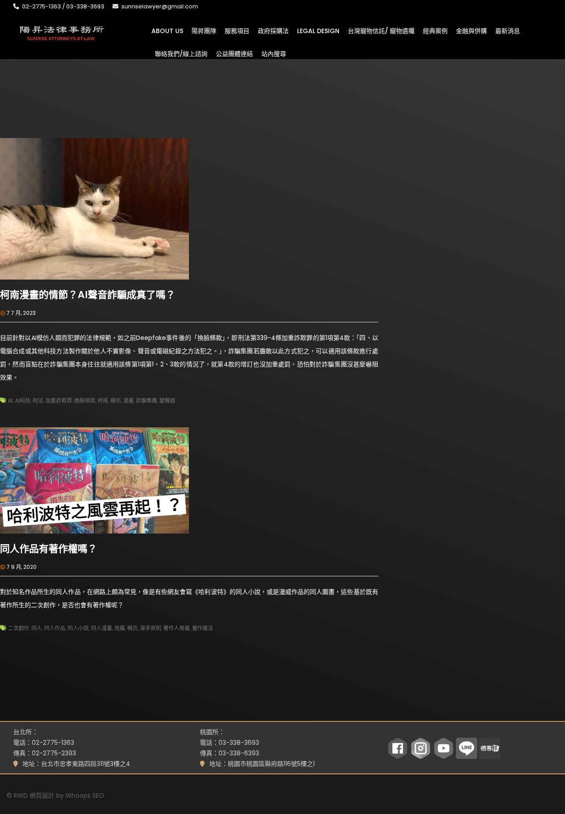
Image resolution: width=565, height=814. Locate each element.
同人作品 (54, 628)
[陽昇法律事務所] (61, 32)
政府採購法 (273, 30)
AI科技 (22, 400)
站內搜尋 (273, 53)
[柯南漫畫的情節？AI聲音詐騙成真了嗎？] (94, 208)
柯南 (103, 400)
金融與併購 (471, 30)
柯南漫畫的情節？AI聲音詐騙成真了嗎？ (87, 295)
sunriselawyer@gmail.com (159, 6)
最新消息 (507, 30)
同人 (36, 628)
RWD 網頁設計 (34, 795)
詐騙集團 (146, 400)
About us (167, 30)
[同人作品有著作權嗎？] (94, 479)
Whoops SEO (84, 795)
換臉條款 (84, 400)
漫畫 (128, 400)
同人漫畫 (101, 628)
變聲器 (167, 400)
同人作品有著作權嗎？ (48, 549)
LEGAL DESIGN (318, 30)
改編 (119, 628)
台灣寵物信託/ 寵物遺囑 (381, 30)
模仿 (115, 400)
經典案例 (435, 30)
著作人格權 (176, 628)
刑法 (38, 400)
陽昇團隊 (204, 30)
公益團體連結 (234, 53)
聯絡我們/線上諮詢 (181, 53)
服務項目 (237, 30)
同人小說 (78, 628)
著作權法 (202, 628)
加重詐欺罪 (58, 400)
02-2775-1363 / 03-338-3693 (63, 6)
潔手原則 (150, 628)
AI (10, 400)
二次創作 (18, 628)
